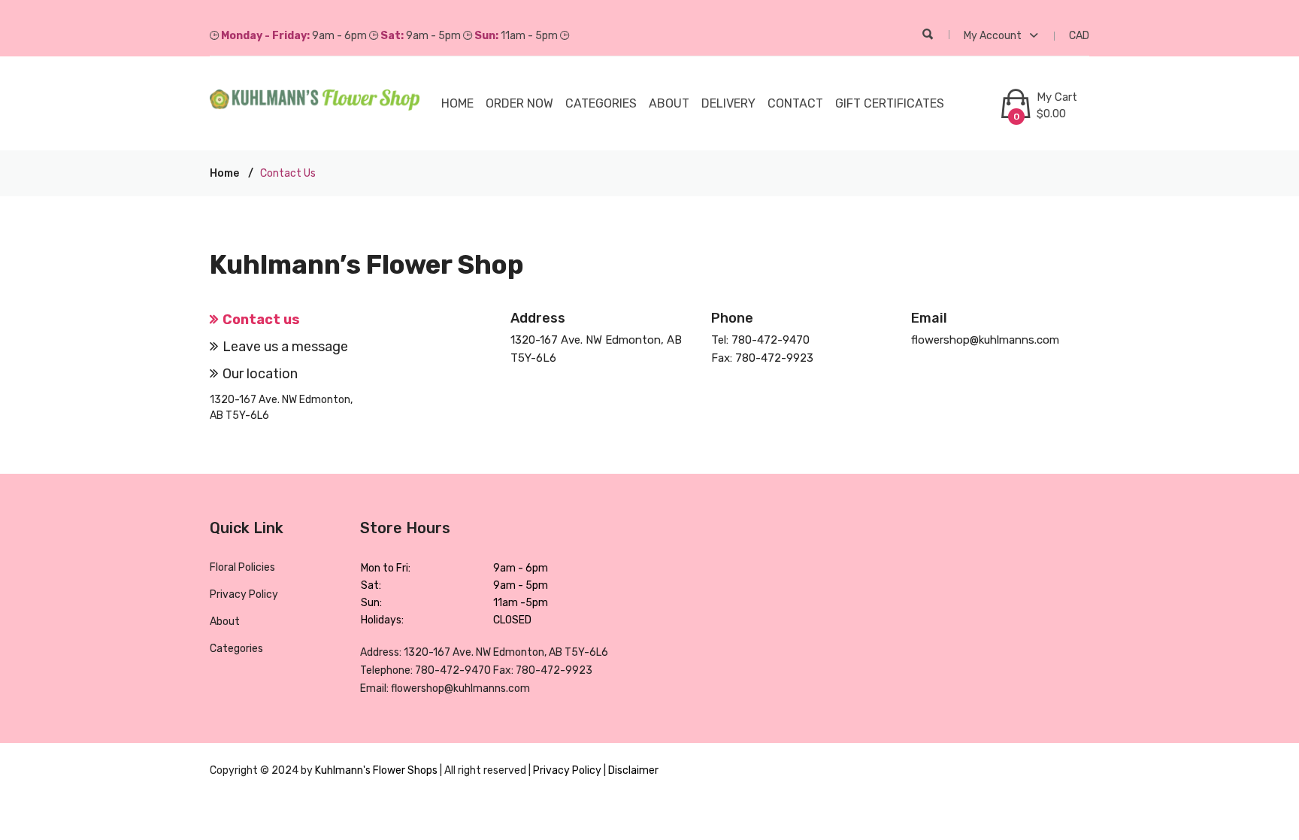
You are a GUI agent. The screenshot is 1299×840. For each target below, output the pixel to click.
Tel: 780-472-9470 (760, 340)
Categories (236, 648)
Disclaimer (633, 770)
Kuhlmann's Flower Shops (377, 770)
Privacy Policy (244, 594)
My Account (994, 35)
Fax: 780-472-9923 (762, 358)
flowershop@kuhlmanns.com (985, 340)
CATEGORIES (601, 103)
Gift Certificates (889, 103)
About (669, 103)
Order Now (519, 103)
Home (457, 103)
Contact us (261, 319)
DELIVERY (728, 103)
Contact (795, 103)
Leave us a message (285, 346)
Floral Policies (242, 567)
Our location (260, 373)
